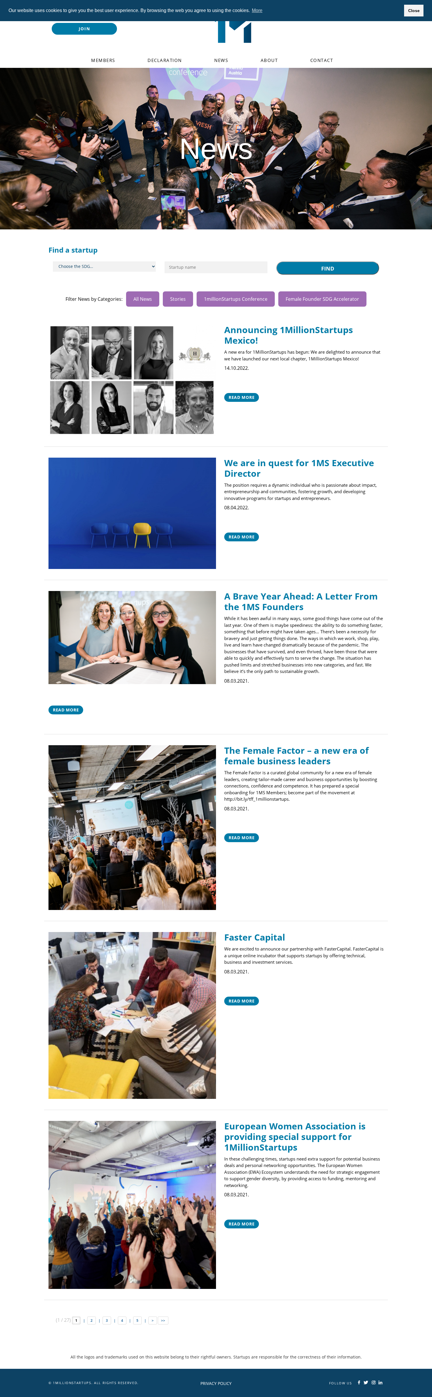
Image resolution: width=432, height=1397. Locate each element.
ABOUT (269, 60)
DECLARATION (165, 60)
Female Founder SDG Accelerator (322, 299)
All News (142, 299)
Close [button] (414, 10)
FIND (327, 268)
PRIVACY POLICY (216, 1383)
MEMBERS (103, 60)
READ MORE (241, 397)
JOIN (84, 28)
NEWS (221, 60)
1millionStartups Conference (235, 299)
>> (163, 1320)
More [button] (257, 10)
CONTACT (321, 60)
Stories (178, 299)
